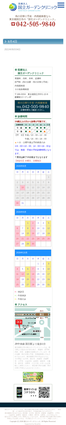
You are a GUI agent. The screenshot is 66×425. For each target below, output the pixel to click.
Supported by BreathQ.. (33, 424)
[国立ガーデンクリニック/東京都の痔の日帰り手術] (33, 7)
